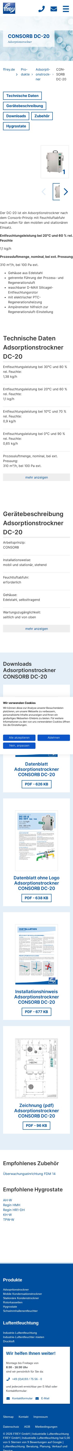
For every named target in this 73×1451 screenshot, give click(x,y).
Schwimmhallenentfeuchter (20, 1310)
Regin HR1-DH (14, 1210)
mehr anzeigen (36, 477)
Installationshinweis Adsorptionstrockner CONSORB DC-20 (36, 997)
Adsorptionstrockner (20, 42)
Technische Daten (22, 96)
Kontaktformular (22, 1398)
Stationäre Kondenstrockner (21, 1298)
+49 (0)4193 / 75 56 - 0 (27, 1379)
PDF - (36, 784)
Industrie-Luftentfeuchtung (20, 1332)
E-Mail (45, 1398)
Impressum (40, 1416)
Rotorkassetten (13, 1302)
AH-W (7, 1200)
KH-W (7, 1215)
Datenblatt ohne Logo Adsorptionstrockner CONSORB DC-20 (36, 883)
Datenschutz (11, 1426)
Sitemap (8, 1416)
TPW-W (8, 1220)
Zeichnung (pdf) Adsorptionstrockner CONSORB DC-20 (36, 1111)
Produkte (25, 71)
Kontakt (23, 1416)
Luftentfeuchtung (21, 1322)
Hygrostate (16, 126)
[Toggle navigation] (66, 9)
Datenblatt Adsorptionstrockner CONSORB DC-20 (36, 769)
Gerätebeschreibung (24, 106)
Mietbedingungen (46, 1426)
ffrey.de (9, 69)
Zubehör (41, 116)
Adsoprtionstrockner (16, 1289)
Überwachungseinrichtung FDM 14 (29, 1174)
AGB (27, 1426)
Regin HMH (11, 1205)
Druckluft (8, 1341)
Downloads (16, 116)
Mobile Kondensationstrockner (22, 1293)
